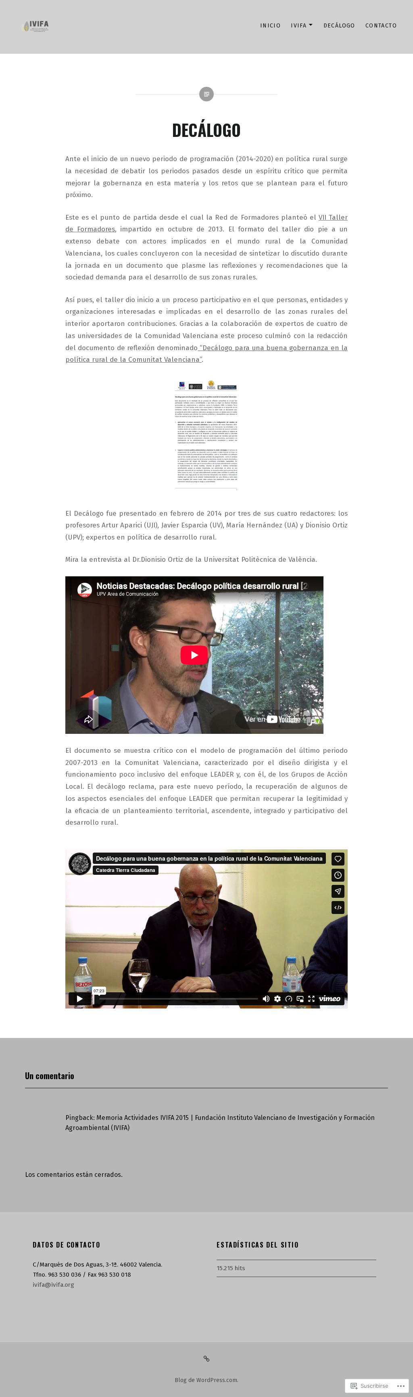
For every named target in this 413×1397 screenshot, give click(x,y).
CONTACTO (381, 25)
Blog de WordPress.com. (206, 1380)
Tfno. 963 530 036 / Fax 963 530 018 (82, 1274)
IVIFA (299, 25)
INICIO (270, 25)
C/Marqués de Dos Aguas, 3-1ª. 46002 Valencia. (97, 1264)
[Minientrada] (206, 1358)
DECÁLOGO (339, 25)
